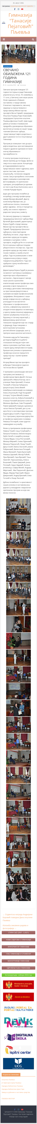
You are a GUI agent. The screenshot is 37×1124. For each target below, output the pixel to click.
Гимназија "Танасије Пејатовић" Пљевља (20, 23)
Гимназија (23, 85)
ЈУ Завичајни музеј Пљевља (11, 1083)
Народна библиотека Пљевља (12, 1086)
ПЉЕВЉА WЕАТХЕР (8, 1099)
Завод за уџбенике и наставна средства (16, 1092)
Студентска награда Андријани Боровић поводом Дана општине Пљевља (17, 917)
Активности (7, 66)
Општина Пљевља (8, 1080)
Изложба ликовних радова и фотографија (15, 927)
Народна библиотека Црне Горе (13, 1089)
